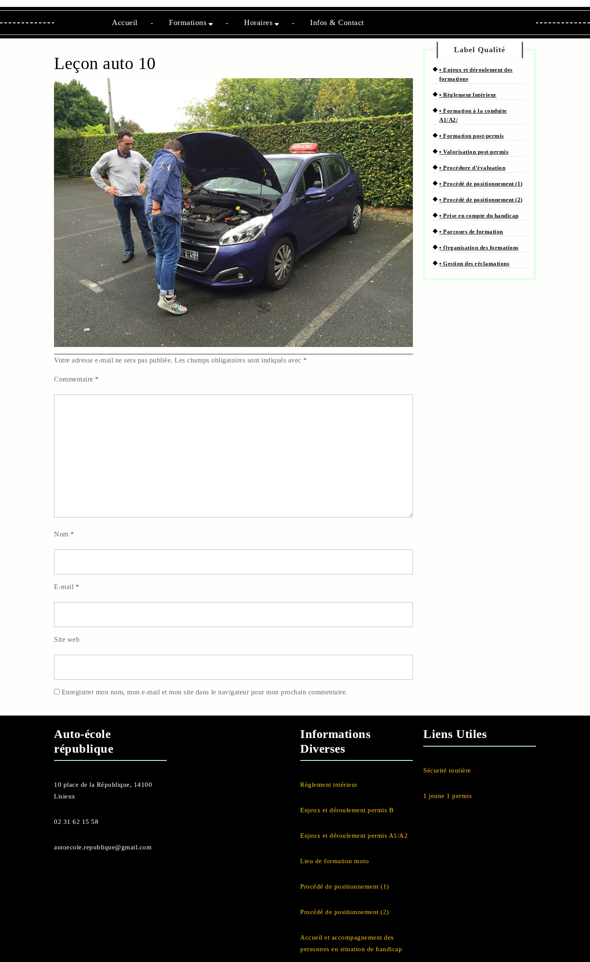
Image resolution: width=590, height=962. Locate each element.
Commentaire (76, 379)
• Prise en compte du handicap (479, 215)
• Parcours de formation (471, 231)
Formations (187, 22)
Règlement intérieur (329, 784)
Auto (67, 734)
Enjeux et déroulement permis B (346, 810)
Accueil (125, 22)
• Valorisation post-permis (473, 151)
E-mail (66, 586)
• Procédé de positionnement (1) (481, 183)
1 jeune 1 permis (447, 795)
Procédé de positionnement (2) (344, 911)
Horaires (258, 22)
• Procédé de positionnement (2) (481, 199)
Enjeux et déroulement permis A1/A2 (354, 835)
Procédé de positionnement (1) (344, 886)
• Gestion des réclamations (474, 263)
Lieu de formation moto (334, 861)
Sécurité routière (447, 770)
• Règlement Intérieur (468, 94)
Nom (64, 534)
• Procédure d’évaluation (472, 167)
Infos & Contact (337, 22)
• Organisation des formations (479, 247)
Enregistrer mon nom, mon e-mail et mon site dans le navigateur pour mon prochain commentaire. (205, 692)
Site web (66, 639)
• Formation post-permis (471, 135)
